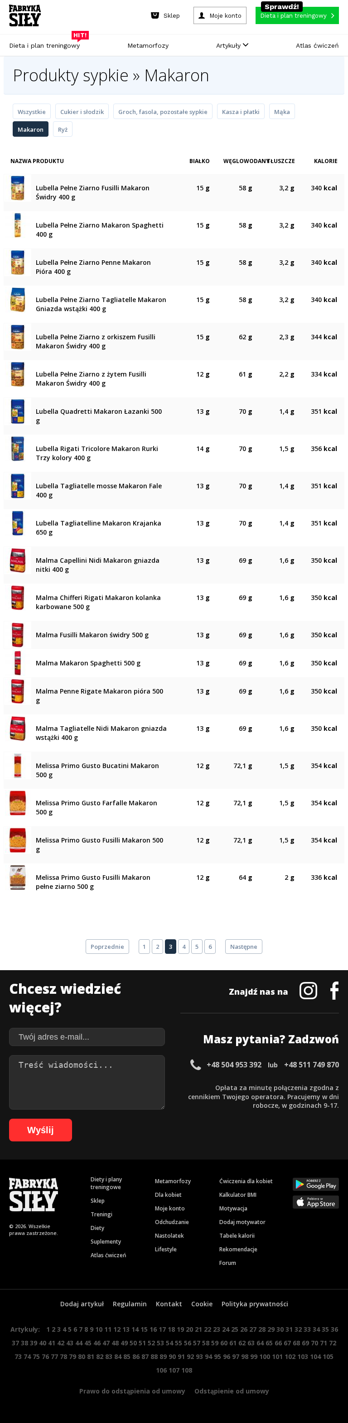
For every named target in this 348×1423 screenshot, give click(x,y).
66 (278, 1343)
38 (24, 1343)
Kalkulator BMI (237, 1195)
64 (260, 1343)
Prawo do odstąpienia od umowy (132, 1391)
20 (189, 1329)
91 (181, 1356)
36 (334, 1329)
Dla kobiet (168, 1195)
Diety (97, 1228)
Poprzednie (107, 946)
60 (223, 1343)
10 (98, 1329)
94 (208, 1356)
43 (69, 1343)
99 (253, 1356)
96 (226, 1356)
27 (252, 1329)
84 (117, 1356)
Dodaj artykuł (82, 1303)
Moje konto (170, 1208)
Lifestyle (166, 1249)
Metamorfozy (148, 45)
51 (142, 1343)
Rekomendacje (238, 1249)
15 (144, 1329)
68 (296, 1343)
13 (126, 1329)
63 (251, 1343)
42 (60, 1343)
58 (205, 1343)
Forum (227, 1263)
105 (328, 1356)
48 (115, 1343)
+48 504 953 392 (234, 1065)
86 (136, 1356)
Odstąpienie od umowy (231, 1391)
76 (45, 1356)
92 (190, 1356)
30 (280, 1329)
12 (117, 1329)
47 (106, 1343)
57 (196, 1343)
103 (302, 1356)
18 (171, 1329)
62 (242, 1343)
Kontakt (169, 1303)
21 (198, 1329)
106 (161, 1370)
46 (97, 1343)
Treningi (101, 1214)
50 (133, 1343)
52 (151, 1343)
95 (217, 1356)
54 (169, 1343)
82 (99, 1356)
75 (36, 1356)
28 (262, 1329)
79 (72, 1356)
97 (235, 1356)
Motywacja (233, 1208)
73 (18, 1356)
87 (145, 1356)
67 (287, 1343)
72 (332, 1343)
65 (269, 1343)
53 (160, 1343)
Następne (243, 946)
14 (135, 1329)
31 (289, 1329)
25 (234, 1329)
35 (325, 1329)
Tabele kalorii (237, 1236)
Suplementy (106, 1241)
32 (298, 1329)
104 (315, 1356)
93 (199, 1356)
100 (264, 1356)
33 (307, 1329)
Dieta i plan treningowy (46, 43)
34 (316, 1329)
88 (154, 1356)
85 (126, 1356)
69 (305, 1343)
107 (174, 1370)
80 (81, 1356)
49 (124, 1343)
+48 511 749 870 (311, 1065)
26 (243, 1329)
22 (207, 1329)
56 (187, 1343)
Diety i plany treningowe (106, 1183)
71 (323, 1343)
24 (225, 1329)
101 (277, 1356)
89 (163, 1356)
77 (54, 1356)
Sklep (98, 1201)
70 (314, 1343)
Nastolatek (169, 1236)
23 (216, 1329)
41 (51, 1343)
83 (108, 1356)
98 (244, 1356)
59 (214, 1343)
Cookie (202, 1303)
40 (42, 1343)
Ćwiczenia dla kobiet (246, 1181)
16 (153, 1329)
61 (233, 1343)
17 (162, 1329)
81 (90, 1356)
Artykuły (229, 45)
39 (33, 1343)
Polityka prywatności (255, 1303)
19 (180, 1329)
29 (271, 1329)
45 (88, 1343)
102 (290, 1356)
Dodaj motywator (242, 1222)
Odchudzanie (172, 1222)
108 (186, 1370)
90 (172, 1356)
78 (63, 1356)
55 (178, 1343)
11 (107, 1329)
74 (27, 1356)
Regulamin (130, 1303)
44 (78, 1343)
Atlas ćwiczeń (317, 45)
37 (15, 1343)
